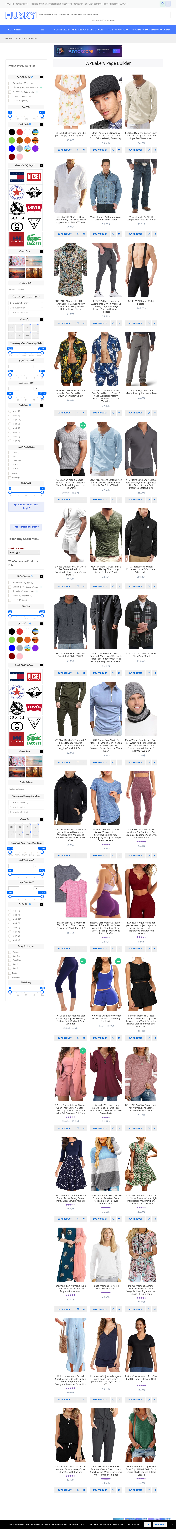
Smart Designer (80, 29)
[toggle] (41, 77)
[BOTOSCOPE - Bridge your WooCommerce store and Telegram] (88, 52)
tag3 (17, 419)
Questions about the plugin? (26, 506)
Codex (166, 29)
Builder (65, 29)
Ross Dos (16, 456)
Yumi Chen (17, 460)
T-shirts (24, 91)
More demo (152, 29)
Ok (148, 1524)
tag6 (16, 432)
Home (57, 29)
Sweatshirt (23, 83)
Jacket (20, 100)
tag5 (16, 428)
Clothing (26, 87)
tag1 (16, 411)
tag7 (16, 436)
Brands (136, 29)
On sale (16, 478)
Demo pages (97, 29)
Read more (159, 1524)
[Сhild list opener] (41, 87)
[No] (172, 1524)
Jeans (22, 96)
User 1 (15, 464)
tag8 (16, 440)
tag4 (16, 423)
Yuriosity (16, 452)
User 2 (15, 468)
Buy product (65, 150)
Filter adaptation (118, 29)
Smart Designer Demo (26, 526)
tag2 (16, 415)
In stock (15, 473)
